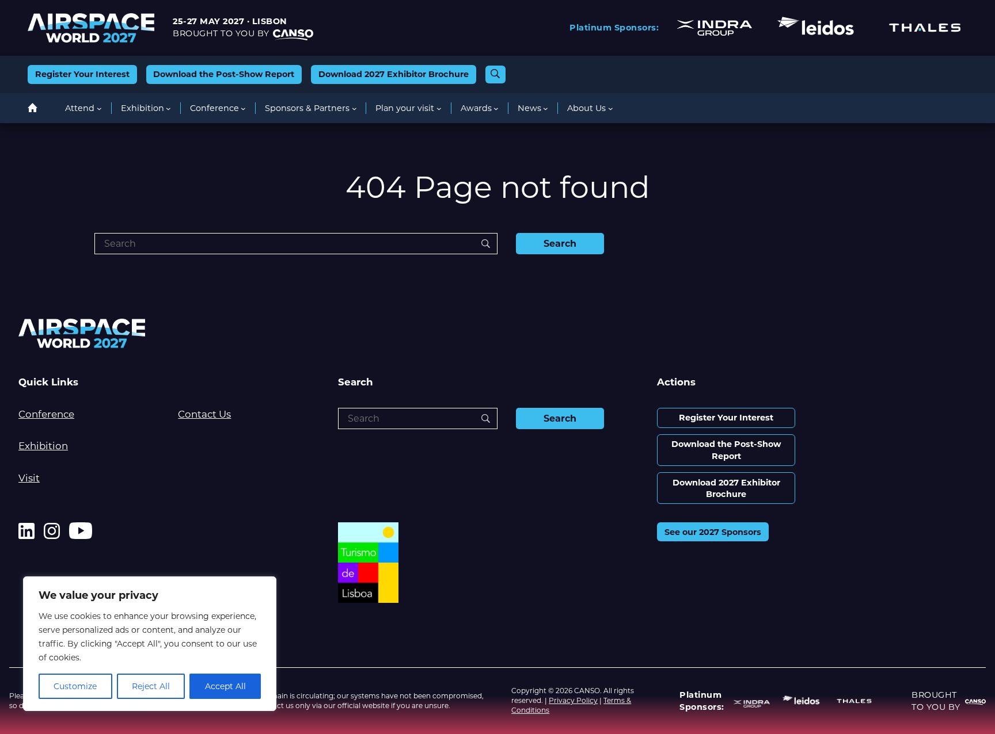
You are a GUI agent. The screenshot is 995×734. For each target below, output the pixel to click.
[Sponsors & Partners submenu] (354, 108)
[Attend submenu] (99, 108)
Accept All (225, 686)
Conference (46, 414)
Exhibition (43, 446)
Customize (75, 686)
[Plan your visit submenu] (439, 108)
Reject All (151, 686)
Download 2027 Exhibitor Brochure (393, 74)
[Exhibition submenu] (168, 108)
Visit (29, 478)
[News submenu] (545, 108)
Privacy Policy (573, 700)
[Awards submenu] (496, 108)
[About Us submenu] (610, 108)
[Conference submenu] (243, 108)
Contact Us (204, 414)
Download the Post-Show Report (223, 74)
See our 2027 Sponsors (712, 532)
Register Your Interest (82, 74)
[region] (149, 643)
